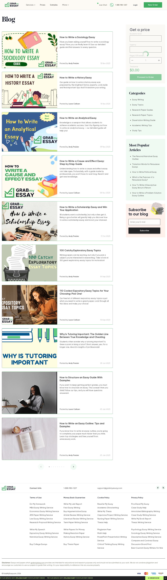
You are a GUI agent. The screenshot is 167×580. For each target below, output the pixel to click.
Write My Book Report (141, 519)
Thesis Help (102, 522)
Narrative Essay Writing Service (44, 537)
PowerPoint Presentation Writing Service (112, 539)
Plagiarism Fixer (104, 529)
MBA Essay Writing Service (41, 507)
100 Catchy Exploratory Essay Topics (80, 250)
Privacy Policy (137, 497)
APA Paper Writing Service (41, 515)
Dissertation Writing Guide (143, 120)
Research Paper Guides (142, 110)
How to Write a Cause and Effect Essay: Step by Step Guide (82, 162)
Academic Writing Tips (142, 125)
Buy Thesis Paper (71, 544)
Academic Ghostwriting (108, 507)
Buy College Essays (38, 544)
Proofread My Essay (140, 504)
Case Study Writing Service (143, 515)
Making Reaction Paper (74, 533)
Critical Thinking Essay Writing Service (110, 546)
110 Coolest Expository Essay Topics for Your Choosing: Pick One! (84, 292)
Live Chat (103, 5)
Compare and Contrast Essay (144, 540)
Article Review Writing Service (77, 515)
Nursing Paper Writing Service (110, 519)
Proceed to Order (145, 77)
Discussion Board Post (141, 544)
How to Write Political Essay (144, 172)
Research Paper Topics (142, 115)
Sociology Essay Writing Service (145, 533)
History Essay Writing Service (76, 537)
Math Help (102, 533)
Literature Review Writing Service (78, 519)
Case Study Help (138, 507)
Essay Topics (137, 105)
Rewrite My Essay (105, 504)
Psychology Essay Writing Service (146, 529)
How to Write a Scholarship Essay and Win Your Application (83, 208)
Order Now (154, 578)
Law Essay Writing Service (41, 519)
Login (135, 5)
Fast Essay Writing (72, 507)
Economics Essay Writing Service (44, 511)
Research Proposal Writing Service (45, 522)
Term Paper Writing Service (76, 522)
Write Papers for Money (74, 529)
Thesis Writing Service (141, 522)
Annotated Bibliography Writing (145, 511)
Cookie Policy (103, 497)
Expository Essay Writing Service (44, 533)
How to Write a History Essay (76, 77)
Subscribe (144, 230)
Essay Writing (138, 100)
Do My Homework (37, 504)
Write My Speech (37, 529)
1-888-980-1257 (121, 5)
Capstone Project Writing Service (112, 515)
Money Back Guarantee (74, 497)
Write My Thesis (104, 511)
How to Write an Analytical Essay (78, 117)
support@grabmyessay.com (109, 488)
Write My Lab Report (73, 504)
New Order (153, 5)
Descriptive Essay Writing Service (146, 537)
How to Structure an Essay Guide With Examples (81, 379)
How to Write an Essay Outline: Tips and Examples (82, 425)
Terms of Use (36, 497)
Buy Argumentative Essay (75, 511)
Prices (42, 5)
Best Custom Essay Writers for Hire (147, 548)
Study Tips (136, 130)
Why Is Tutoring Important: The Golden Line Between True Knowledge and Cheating (84, 335)
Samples (54, 5)
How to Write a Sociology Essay (77, 37)
